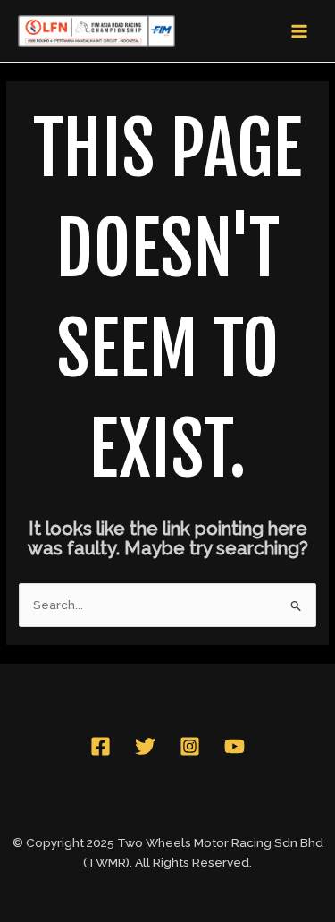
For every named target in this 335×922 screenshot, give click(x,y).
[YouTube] (234, 746)
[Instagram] (190, 746)
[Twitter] (145, 746)
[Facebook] (100, 746)
